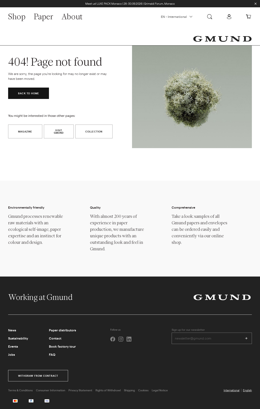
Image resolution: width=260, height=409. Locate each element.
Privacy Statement (80, 390)
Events (13, 346)
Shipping (129, 390)
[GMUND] (222, 39)
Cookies (143, 390)
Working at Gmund (41, 297)
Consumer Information (50, 390)
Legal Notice (160, 390)
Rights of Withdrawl (108, 390)
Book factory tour (62, 346)
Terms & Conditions (20, 390)
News (12, 330)
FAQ (52, 354)
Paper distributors (62, 330)
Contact (55, 338)
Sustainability (18, 338)
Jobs (11, 354)
